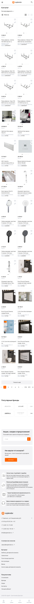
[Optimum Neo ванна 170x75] (25, 116)
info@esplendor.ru (6, 533)
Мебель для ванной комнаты (9, 552)
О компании (4, 577)
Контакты (4, 586)
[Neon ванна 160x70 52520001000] (9, 176)
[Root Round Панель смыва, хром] (25, 326)
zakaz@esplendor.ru (7, 545)
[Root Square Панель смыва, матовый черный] (9, 356)
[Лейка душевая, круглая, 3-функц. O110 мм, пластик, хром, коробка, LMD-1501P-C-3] (9, 206)
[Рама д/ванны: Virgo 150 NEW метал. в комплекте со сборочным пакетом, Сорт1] (25, 56)
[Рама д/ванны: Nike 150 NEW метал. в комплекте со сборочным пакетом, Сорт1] (9, 56)
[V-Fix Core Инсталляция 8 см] (9, 326)
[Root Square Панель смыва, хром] (25, 356)
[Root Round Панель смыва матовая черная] (25, 266)
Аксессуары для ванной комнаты (11, 567)
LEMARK (7, 226)
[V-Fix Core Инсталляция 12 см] (25, 296)
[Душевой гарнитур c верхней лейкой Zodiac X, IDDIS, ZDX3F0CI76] (25, 176)
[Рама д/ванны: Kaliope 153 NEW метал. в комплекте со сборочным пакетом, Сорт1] (25, 25)
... (22, 387)
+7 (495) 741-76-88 (7, 525)
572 (26, 387)
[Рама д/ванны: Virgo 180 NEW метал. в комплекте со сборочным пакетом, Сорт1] (9, 86)
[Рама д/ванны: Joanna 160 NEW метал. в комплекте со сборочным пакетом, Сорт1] (9, 25)
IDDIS (22, 196)
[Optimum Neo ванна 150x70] (9, 116)
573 (29, 387)
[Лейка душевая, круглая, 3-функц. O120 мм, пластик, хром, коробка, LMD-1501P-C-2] (25, 206)
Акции (3, 583)
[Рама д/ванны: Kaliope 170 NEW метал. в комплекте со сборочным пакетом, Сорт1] (25, 86)
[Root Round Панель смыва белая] (9, 296)
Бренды (3, 580)
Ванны (3, 564)
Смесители (4, 555)
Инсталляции (5, 561)
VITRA (6, 136)
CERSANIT (8, 45)
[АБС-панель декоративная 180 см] (9, 146)
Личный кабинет (6, 589)
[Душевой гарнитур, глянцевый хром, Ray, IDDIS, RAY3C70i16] (9, 266)
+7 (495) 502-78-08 (7, 529)
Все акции (11, 460)
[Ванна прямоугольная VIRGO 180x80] (25, 146)
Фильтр (6, 15)
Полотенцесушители (7, 558)
